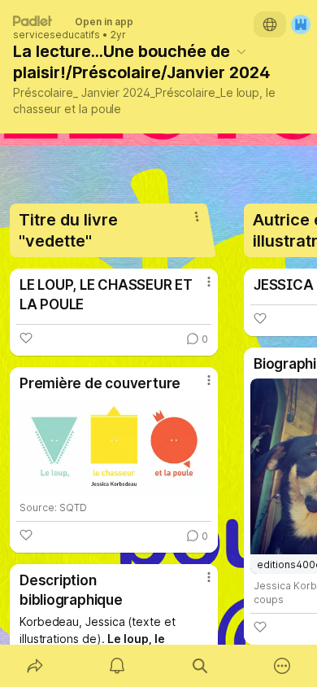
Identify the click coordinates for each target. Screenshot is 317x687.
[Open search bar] (200, 666)
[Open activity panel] (118, 666)
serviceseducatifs (56, 35)
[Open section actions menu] (196, 216)
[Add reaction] (26, 338)
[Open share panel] (35, 666)
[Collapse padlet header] (241, 51)
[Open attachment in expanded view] (113, 447)
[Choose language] (270, 24)
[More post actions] (198, 288)
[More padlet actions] (283, 666)
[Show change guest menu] (300, 24)
